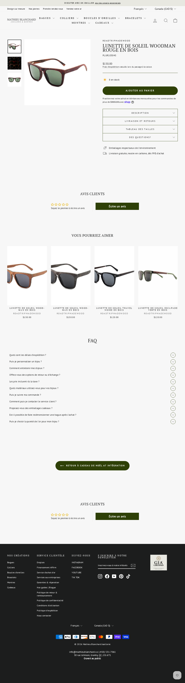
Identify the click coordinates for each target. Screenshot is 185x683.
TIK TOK (75, 577)
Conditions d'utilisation (48, 605)
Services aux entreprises (48, 577)
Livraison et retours (140, 121)
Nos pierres (34, 8)
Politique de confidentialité (50, 600)
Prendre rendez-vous (53, 8)
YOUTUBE (76, 572)
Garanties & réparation (48, 582)
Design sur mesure (16, 8)
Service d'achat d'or (46, 572)
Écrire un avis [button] (117, 206)
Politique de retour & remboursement (47, 594)
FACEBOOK (77, 567)
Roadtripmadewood (116, 40)
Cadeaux (103, 22)
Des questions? (140, 137)
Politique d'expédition (47, 610)
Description (140, 113)
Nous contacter (44, 615)
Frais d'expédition (111, 67)
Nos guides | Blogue (46, 587)
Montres (79, 22)
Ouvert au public (92, 658)
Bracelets (134, 18)
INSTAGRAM (77, 562)
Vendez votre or (73, 8)
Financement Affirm (46, 567)
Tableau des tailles (140, 129)
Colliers (68, 18)
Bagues (45, 18)
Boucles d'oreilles (100, 18)
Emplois (40, 562)
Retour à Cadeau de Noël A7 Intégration (95, 465)
